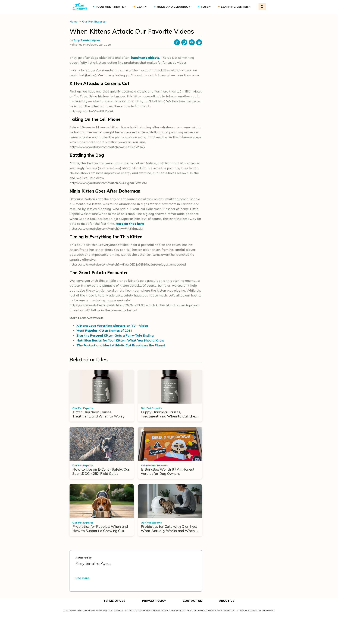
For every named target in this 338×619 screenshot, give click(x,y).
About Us (226, 600)
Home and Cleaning (172, 6)
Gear (140, 6)
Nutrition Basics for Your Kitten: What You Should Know (120, 340)
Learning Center (234, 6)
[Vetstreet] (79, 6)
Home (74, 21)
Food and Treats (110, 6)
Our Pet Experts (93, 21)
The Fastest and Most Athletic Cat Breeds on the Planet (121, 345)
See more (82, 578)
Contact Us (192, 600)
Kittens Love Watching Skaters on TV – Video (112, 326)
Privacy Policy (154, 600)
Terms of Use (114, 600)
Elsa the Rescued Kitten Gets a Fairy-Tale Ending (115, 335)
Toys (204, 6)
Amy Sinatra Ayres (87, 40)
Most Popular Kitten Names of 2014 (104, 330)
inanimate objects (145, 58)
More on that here (129, 224)
